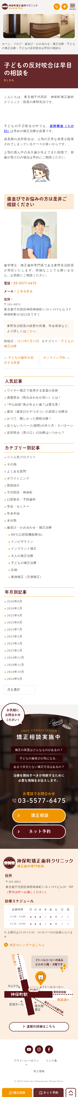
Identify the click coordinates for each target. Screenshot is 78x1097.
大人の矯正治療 (22, 555)
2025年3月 (14, 636)
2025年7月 (14, 629)
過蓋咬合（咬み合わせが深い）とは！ (34, 397)
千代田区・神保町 (20, 492)
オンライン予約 (55, 357)
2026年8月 (14, 601)
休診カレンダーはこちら (27, 945)
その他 (12, 464)
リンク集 (51, 1060)
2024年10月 (15, 671)
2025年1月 (14, 650)
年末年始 (13, 513)
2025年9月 (14, 615)
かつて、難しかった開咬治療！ (29, 418)
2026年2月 (14, 608)
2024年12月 (15, 657)
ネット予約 (40, 831)
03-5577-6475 (25, 283)
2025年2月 (14, 643)
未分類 (12, 520)
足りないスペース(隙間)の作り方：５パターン (40, 425)
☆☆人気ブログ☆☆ (21, 457)
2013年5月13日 (28, 341)
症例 (14, 569)
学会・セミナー (18, 506)
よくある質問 (16, 471)
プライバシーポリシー (26, 1062)
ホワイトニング (18, 478)
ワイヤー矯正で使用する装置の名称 (32, 390)
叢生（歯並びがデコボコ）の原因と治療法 (37, 411)
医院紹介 (13, 485)
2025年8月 (14, 622)
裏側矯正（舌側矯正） (27, 576)
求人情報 (39, 1071)
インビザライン (22, 541)
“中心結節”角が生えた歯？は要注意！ (34, 404)
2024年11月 (15, 664)
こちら (31, 331)
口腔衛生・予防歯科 (21, 499)
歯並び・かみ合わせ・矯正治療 (29, 527)
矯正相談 (40, 815)
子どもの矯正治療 (24, 562)
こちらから (25, 291)
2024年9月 (14, 678)
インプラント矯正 (24, 548)
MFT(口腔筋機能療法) (26, 534)
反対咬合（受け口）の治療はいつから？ (36, 432)
